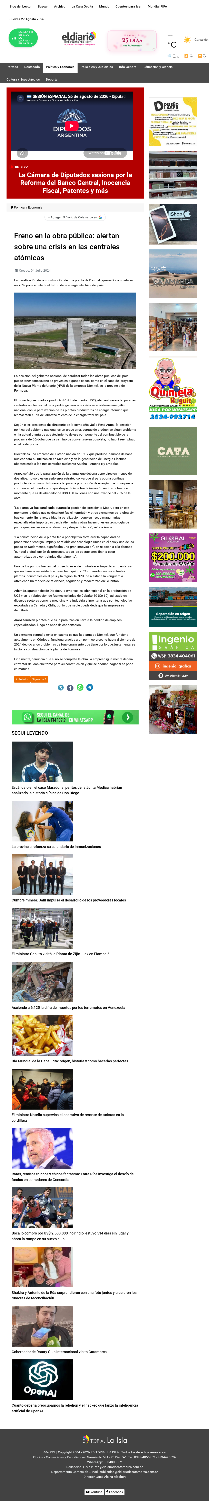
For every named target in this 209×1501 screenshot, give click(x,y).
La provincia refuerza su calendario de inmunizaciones (56, 846)
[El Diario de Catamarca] (79, 38)
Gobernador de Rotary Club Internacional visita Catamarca (59, 1352)
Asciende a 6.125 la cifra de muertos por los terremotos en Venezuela (68, 1007)
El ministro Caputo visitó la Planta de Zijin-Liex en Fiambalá (61, 954)
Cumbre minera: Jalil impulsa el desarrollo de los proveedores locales (69, 900)
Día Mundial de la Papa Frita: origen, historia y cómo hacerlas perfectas (70, 1061)
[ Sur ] (153, 49)
